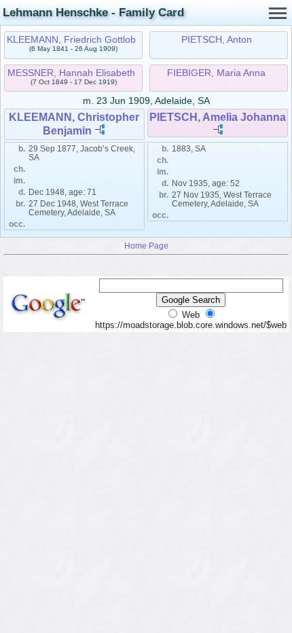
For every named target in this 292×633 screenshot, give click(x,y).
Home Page (146, 245)
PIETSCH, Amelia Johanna (217, 117)
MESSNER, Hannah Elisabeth (71, 72)
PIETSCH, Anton (216, 39)
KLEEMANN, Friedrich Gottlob (71, 39)
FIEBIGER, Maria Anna (216, 72)
